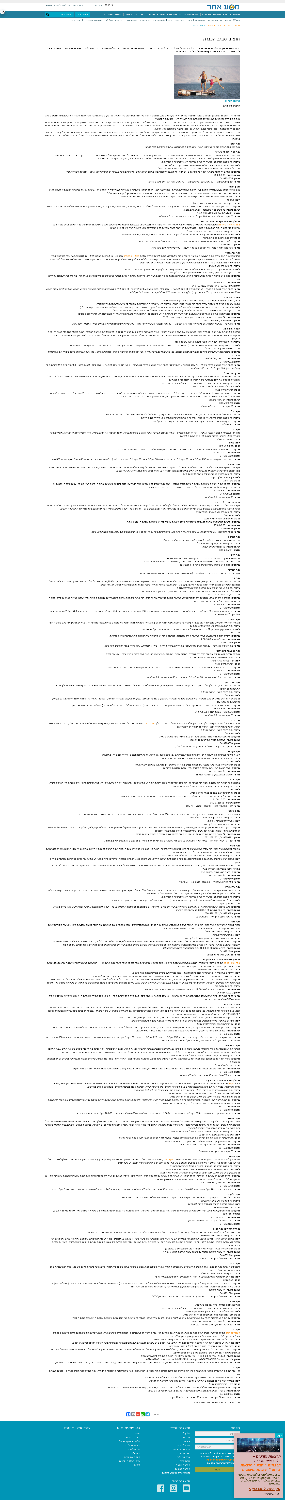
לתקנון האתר (233, 1459)
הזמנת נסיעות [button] (114, 14)
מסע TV (236, 20)
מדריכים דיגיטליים (215, 20)
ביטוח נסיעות (76, 20)
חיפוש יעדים (83, 14)
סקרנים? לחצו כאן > (264, 1489)
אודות (187, 1441)
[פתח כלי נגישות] (2, 11)
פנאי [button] (162, 14)
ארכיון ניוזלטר (183, 1457)
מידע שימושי (213, 25)
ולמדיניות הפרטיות (216, 1459)
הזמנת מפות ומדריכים (93, 20)
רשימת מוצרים (182, 1453)
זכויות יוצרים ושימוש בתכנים (176, 1473)
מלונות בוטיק (145, 20)
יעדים (137, 1433)
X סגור (279, 1436)
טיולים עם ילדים (132, 1457)
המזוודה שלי (78, 5)
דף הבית (236, 25)
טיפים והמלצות (132, 1445)
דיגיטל (137, 1465)
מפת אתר (185, 1461)
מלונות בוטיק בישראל (129, 1441)
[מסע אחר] (223, 7)
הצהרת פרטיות (182, 1469)
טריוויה (228, 20)
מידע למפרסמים (182, 1445)
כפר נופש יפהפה (231, 963)
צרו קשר (48, 5)
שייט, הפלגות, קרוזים (129, 1461)
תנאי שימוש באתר (181, 1449)
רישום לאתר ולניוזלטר (62, 5)
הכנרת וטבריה (225, 25)
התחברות (99, 5)
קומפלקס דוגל (233, 1333)
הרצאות (129, 14)
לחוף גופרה (168, 1159)
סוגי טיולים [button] (175, 14)
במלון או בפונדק (131, 256)
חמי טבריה (150, 723)
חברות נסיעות (173, 20)
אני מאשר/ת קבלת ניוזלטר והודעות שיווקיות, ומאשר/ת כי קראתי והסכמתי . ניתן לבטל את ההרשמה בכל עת (219, 1458)
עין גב (231, 1083)
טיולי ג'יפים (108, 20)
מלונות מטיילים (159, 20)
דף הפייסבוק (120, 20)
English (186, 1433)
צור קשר (186, 1437)
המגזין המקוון (132, 20)
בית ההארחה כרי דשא (229, 224)
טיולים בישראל (212, 14)
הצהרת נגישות (183, 1465)
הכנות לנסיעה (200, 20)
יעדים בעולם (232, 14)
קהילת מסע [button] (192, 14)
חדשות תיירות (186, 20)
